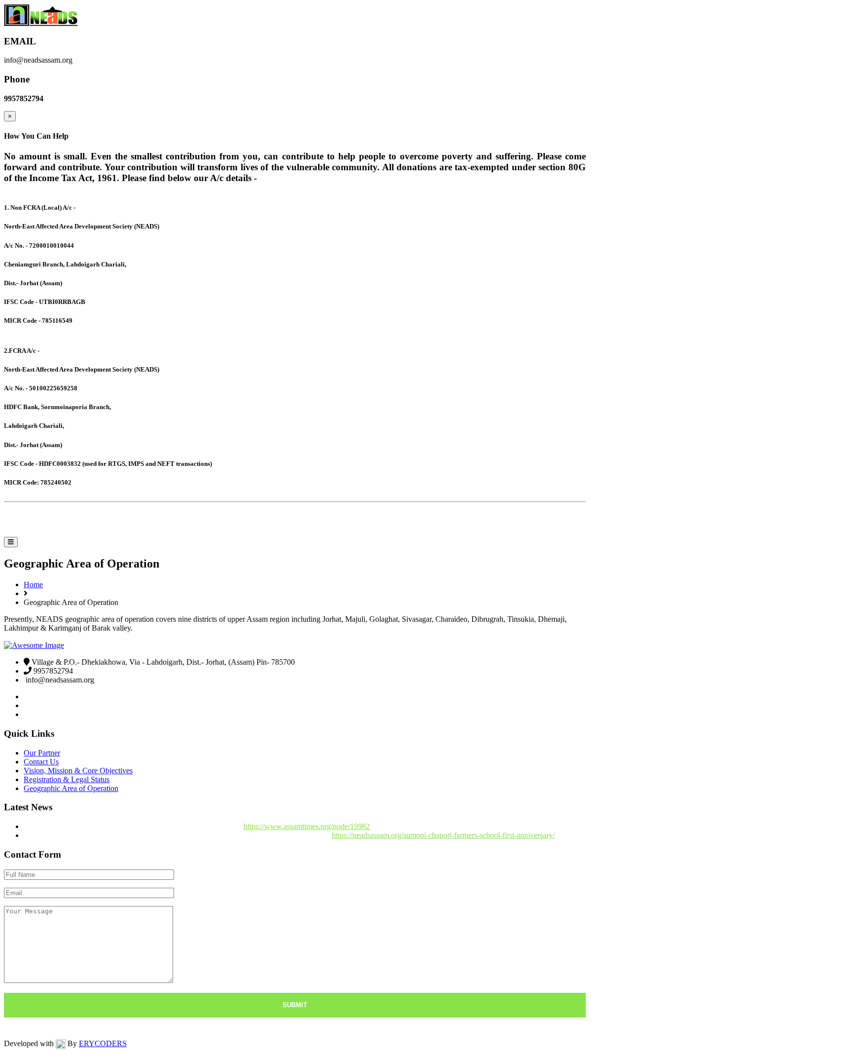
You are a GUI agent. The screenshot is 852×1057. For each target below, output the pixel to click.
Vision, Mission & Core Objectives (78, 770)
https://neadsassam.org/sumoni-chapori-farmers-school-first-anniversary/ (443, 835)
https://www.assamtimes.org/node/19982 (307, 826)
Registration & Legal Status (66, 779)
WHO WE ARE (69, 521)
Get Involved (207, 521)
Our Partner (42, 753)
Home (15, 521)
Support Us (276, 521)
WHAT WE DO (137, 521)
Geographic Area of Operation (71, 788)
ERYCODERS (103, 1043)
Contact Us (41, 761)
